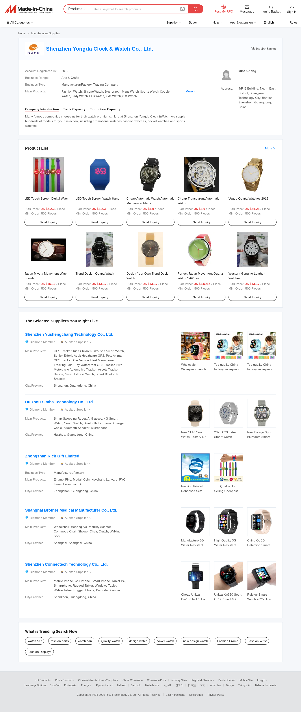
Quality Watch (110, 641)
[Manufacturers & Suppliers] (28, 9)
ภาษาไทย (215, 685)
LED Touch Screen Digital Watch (46, 198)
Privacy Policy (216, 694)
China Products (64, 680)
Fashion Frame (227, 641)
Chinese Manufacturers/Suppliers (98, 680)
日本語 (192, 685)
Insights (262, 680)
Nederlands (152, 685)
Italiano (121, 685)
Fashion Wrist (257, 641)
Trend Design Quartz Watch (95, 273)
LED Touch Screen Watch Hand (97, 198)
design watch (138, 641)
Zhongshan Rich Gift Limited (52, 456)
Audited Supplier (78, 342)
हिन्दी (203, 685)
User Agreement (175, 694)
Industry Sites (179, 680)
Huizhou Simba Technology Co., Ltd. (59, 402)
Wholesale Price (156, 680)
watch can (85, 641)
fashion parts (60, 641)
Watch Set (35, 641)
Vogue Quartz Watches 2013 (248, 198)
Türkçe (230, 685)
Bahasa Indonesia (266, 685)
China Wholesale (133, 680)
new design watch (195, 641)
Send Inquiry (48, 222)
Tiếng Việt (244, 685)
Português (70, 685)
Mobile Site (246, 680)
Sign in (292, 11)
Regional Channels (202, 680)
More (189, 91)
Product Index (226, 680)
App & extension (241, 22)
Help (216, 22)
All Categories (20, 22)
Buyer (193, 22)
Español (54, 685)
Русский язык (104, 685)
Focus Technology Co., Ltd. (122, 694)
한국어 (179, 685)
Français (86, 685)
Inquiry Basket (263, 49)
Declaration (196, 694)
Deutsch (136, 685)
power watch (165, 641)
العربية (167, 685)
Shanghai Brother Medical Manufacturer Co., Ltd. (71, 510)
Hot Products (42, 680)
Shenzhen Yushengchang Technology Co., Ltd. (69, 334)
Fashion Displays (39, 651)
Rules (293, 22)
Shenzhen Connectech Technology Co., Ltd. (66, 564)
